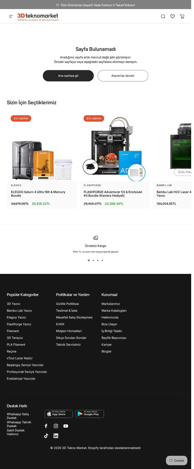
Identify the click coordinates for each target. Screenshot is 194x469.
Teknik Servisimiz (68, 344)
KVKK (60, 324)
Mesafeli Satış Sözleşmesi (74, 317)
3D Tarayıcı (15, 338)
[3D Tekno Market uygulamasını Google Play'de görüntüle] (89, 413)
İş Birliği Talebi (112, 331)
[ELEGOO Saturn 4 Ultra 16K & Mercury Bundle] (42, 146)
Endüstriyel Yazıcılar (21, 378)
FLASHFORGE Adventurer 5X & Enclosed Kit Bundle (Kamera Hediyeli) (113, 193)
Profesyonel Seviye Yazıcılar (27, 372)
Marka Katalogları (114, 310)
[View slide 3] (98, 260)
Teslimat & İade (66, 310)
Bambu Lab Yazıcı (19, 310)
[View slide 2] (93, 260)
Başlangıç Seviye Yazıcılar (25, 365)
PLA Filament (16, 344)
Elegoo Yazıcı (16, 317)
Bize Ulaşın (109, 324)
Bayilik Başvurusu (114, 338)
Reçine (11, 351)
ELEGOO (16, 185)
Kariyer (107, 344)
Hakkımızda (110, 317)
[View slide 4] (102, 260)
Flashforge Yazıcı (19, 324)
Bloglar (107, 351)
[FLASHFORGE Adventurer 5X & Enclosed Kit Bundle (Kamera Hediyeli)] (115, 146)
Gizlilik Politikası (67, 304)
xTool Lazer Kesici (19, 358)
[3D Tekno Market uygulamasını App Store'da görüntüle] (58, 413)
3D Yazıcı (13, 304)
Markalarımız (111, 304)
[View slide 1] (89, 260)
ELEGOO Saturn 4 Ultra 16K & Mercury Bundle (38, 193)
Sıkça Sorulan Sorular (71, 338)
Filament (13, 331)
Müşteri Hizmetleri (69, 331)
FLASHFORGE (92, 185)
